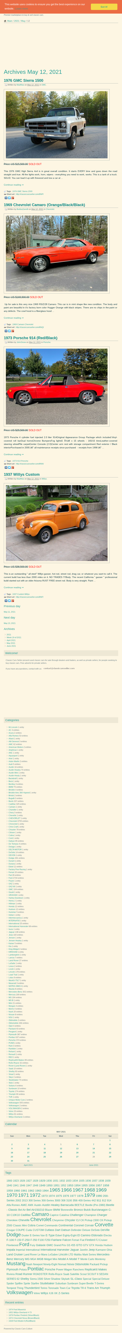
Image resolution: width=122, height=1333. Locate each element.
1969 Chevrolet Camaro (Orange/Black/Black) (44, 205)
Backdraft (13, 778)
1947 (29, 1185)
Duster (25, 1235)
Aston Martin (14, 761)
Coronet (79, 1225)
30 (12, 1161)
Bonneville (67, 1209)
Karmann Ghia (104, 1249)
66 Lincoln (13, 727)
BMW (11, 787)
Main (9, 21)
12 (61, 1148)
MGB (40, 1259)
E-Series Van (37, 1235)
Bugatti (12, 798)
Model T (74, 1259)
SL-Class (76, 1278)
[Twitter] (9, 198)
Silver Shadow (52, 1279)
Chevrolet (50, 209)
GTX (91, 1245)
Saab (11, 1069)
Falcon (66, 1239)
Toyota (11, 1091)
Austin (11, 767)
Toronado (53, 1288)
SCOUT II (92, 1274)
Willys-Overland (15, 1117)
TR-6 (83, 1288)
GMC (44, 85)
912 (104, 1200)
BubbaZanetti (22, 209)
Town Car (65, 1288)
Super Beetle (86, 1283)
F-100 (10, 1239)
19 (61, 1153)
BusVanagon (100, 1209)
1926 (22, 1180)
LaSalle (12, 963)
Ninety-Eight (50, 1264)
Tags (8, 1172)
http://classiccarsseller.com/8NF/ (29, 597)
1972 (35, 1195)
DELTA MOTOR (15, 849)
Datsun (12, 841)
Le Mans (42, 1254)
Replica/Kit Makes (16, 1060)
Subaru (12, 1086)
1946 (22, 1185)
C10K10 (15, 1215)
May (23, 21)
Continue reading (13, 184)
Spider (10, 1283)
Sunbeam (13, 1088)
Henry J (12, 901)
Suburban (60, 1283)
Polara (23, 1269)
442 (94, 1200)
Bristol (11, 795)
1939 (108, 1180)
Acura (11, 733)
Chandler (13, 810)
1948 (35, 1185)
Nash (11, 1012)
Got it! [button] (104, 7)
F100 (41, 1240)
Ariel (11, 758)
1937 (14, 594)
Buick (11, 801)
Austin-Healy (14, 776)
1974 (51, 1195)
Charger (102, 1215)
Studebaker (14, 1080)
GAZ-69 (12, 886)
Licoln (11, 969)
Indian (11, 915)
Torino (43, 1288)
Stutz (11, 1083)
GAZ (10, 884)
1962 (31, 1190)
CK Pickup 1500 (89, 1220)
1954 (77, 1185)
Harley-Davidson (16, 898)
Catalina (64, 1215)
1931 (55, 1180)
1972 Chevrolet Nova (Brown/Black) (24, 1318)
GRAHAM (13, 895)
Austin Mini (13, 773)
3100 (69, 1200)
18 (45, 1153)
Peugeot (12, 1032)
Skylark (65, 1279)
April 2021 (11, 640)
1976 (14, 191)
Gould (11, 892)
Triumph (12, 1094)
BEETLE (80, 1205)
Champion (90, 1215)
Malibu (78, 1254)
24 (28, 1157)
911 (99, 1200)
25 (45, 1157)
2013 (25, 1200)
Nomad (62, 1264)
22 (110, 1153)
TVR (10, 1097)
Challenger (77, 1215)
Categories (12, 720)
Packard (12, 1029)
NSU (11, 1017)
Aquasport (13, 756)
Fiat (10, 875)
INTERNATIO (14, 921)
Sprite (27, 1283)
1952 (63, 1185)
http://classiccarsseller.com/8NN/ (30, 464)
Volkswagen (14, 1103)
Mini (10, 1003)
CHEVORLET (14, 818)
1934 (75, 1180)
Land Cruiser (15, 1254)
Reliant (12, 1051)
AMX (30, 1205)
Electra (108, 1235)
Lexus (11, 966)
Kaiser (11, 943)
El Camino (84, 1235)
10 (28, 1148)
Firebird (90, 1239)
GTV (85, 1245)
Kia (10, 946)
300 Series (34, 1200)
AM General (14, 741)
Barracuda (67, 1205)
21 (94, 1153)
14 (94, 1148)
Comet (40, 1225)
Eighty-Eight (70, 1235)
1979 (89, 1195)
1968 (89, 1190)
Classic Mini (20, 1225)
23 (12, 1157)
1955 (84, 1185)
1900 (9, 1180)
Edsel (11, 867)
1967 (78, 1190)
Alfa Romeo (14, 736)
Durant (11, 861)
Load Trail (13, 975)
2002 (18, 1200)
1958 (106, 1185)
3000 (57, 1200)
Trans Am (93, 1288)
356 (75, 1200)
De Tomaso (13, 844)
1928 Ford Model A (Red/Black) (22, 1321)
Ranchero (78, 1269)
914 (19, 461)
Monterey (100, 1259)
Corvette (104, 1224)
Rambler (12, 1049)
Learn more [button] (21, 8)
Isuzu (11, 929)
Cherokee (12, 1220)
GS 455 (71, 1245)
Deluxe (86, 1230)
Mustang (16, 1263)
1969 (14, 324)
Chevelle (12, 815)
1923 (16, 1180)
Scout (83, 1274)
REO (11, 1057)
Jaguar (12, 932)
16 (12, 1153)
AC (10, 730)
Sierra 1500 (27, 191)
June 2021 (11, 646)
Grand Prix (60, 1245)
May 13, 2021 (10, 623)
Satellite (74, 1274)
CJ (78, 1220)
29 (110, 1157)
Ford (11, 878)
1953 (70, 1185)
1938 (101, 1180)
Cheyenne (58, 1220)
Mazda (11, 989)
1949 (42, 1185)
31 (28, 1161)
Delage (12, 847)
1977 (73, 1195)
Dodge (11, 858)
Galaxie (41, 1245)
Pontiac (12, 1037)
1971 (23, 1195)
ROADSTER (40, 1274)
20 (77, 1153)
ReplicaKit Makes (96, 1269)
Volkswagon (14, 1105)
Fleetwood (12, 1245)
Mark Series (89, 1254)
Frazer (11, 881)
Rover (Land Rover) (17, 1066)
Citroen (12, 832)
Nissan (12, 1014)
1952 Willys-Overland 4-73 (20, 1312)
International (14, 923)
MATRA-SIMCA (15, 986)
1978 (80, 1195)
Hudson (12, 909)
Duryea (12, 864)
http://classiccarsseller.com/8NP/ (30, 194)
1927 (29, 1180)
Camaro (20, 324)
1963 (38, 1190)
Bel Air (22, 1209)
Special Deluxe (100, 1279)
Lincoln (12, 972)
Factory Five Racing (17, 869)
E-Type (50, 1235)
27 (77, 1157)
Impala (11, 1249)
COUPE (20, 1230)
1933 (68, 1180)
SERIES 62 (13, 1279)
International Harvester (18, 926)
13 (77, 1148)
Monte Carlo (87, 1259)
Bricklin (12, 790)
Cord (11, 838)
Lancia (11, 958)
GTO (79, 1245)
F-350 (33, 1240)
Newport (38, 1264)
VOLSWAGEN (15, 1108)
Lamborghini (14, 955)
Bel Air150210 (35, 1209)
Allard (11, 739)
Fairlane (56, 1239)
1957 (99, 1185)
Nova (70, 1264)
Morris (11, 1009)
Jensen (12, 938)
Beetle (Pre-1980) (95, 1205)
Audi (11, 764)
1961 (24, 1190)
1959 (10, 1190)
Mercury (12, 995)
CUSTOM (38, 1230)
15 (110, 1148)
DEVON (12, 855)
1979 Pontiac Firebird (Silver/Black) (24, 1315)
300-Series (47, 1200)
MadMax (20, 85)
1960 (17, 1190)
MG (10, 997)
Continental (65, 1225)
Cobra (11, 835)
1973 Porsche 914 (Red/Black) (30, 338)
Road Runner (23, 1274)
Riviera (11, 1274)
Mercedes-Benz (15, 992)
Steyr (11, 1077)
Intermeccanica (15, 918)
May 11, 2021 (9, 612)
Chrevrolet (13, 824)
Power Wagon (64, 1269)
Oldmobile (13, 1020)
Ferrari (11, 872)
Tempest (11, 1288)
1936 (88, 1180)
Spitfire (19, 1283)
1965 (54, 1190)
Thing (20, 1288)
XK (56, 1293)
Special (87, 1279)
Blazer (48, 1209)
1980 (99, 1195)
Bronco (78, 1209)
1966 (66, 1190)
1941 (16, 1185)
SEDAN (103, 1274)
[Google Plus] (12, 198)
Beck (11, 781)
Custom (20, 594)
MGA (33, 1259)
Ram (11, 1046)
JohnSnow (21, 342)
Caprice (54, 1215)
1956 (91, 1185)
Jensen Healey (15, 941)
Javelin (84, 1249)
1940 (9, 1185)
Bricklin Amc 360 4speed (19, 793)
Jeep (11, 935)
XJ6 (51, 1293)
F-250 (26, 1239)
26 (61, 1157)
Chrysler (12, 830)
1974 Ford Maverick (17, 1310)
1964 (45, 1190)
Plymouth (13, 1034)
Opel (11, 1026)
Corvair (89, 1225)
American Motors (16, 747)
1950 (49, 1185)
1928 (35, 1180)
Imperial (20, 1249)
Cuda (29, 1230)
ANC (11, 753)
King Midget (14, 949)
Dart (57, 1230)
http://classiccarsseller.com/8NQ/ (30, 327)
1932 (62, 1180)
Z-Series (63, 1293)
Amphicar (13, 750)
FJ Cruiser (101, 1240)
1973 (14, 461)
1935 (82, 1180)
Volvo (11, 1111)
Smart (11, 1074)
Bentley (12, 784)
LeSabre (53, 1254)
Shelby (12, 1071)
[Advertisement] (61, 47)
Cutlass (49, 1230)
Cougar (11, 1230)
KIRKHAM (13, 952)
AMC (11, 744)
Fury (32, 1245)
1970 (12, 1195)
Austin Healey (15, 770)
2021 (16, 21)
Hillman (12, 904)
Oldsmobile (13, 1023)
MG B (11, 1000)
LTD (70, 1254)
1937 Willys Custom (22, 474)
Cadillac (12, 804)
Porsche (47, 342)
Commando (51, 1225)
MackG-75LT (14, 980)
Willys (44, 479)
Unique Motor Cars (17, 1100)
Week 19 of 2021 (14, 637)
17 (28, 1153)
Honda (11, 906)
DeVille (105, 1230)
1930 (49, 1180)
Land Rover (14, 960)
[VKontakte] (6, 198)
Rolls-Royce (14, 1063)
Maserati (12, 983)
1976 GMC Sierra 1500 (23, 80)
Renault (12, 1054)
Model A (63, 1259)
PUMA (11, 1043)
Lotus (11, 977)
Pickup (104, 1264)
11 (45, 1148)
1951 (56, 1185)
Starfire (35, 1283)
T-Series (99, 1283)
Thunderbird (32, 1288)
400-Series (84, 1200)
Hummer (12, 912)
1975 (59, 1195)
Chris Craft (13, 827)
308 (63, 1200)
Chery (11, 812)
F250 (48, 1240)
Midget (48, 1259)
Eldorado (97, 1235)
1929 (42, 1180)
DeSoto (12, 852)
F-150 (18, 1240)
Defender (76, 1230)
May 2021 (11, 643)
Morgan (12, 1006)
